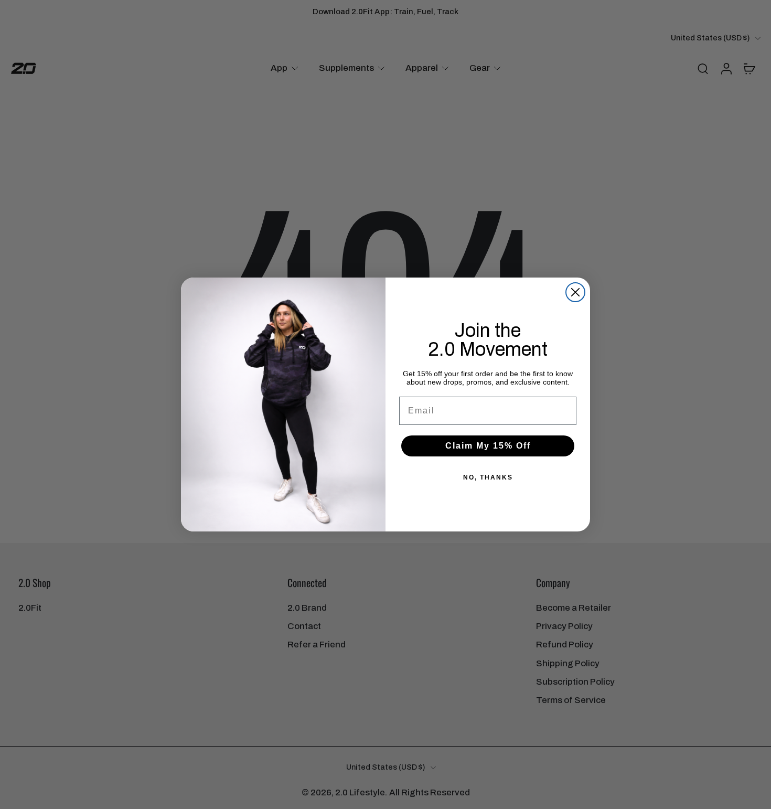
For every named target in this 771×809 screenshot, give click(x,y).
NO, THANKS (488, 477)
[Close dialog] (575, 292)
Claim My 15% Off (488, 445)
